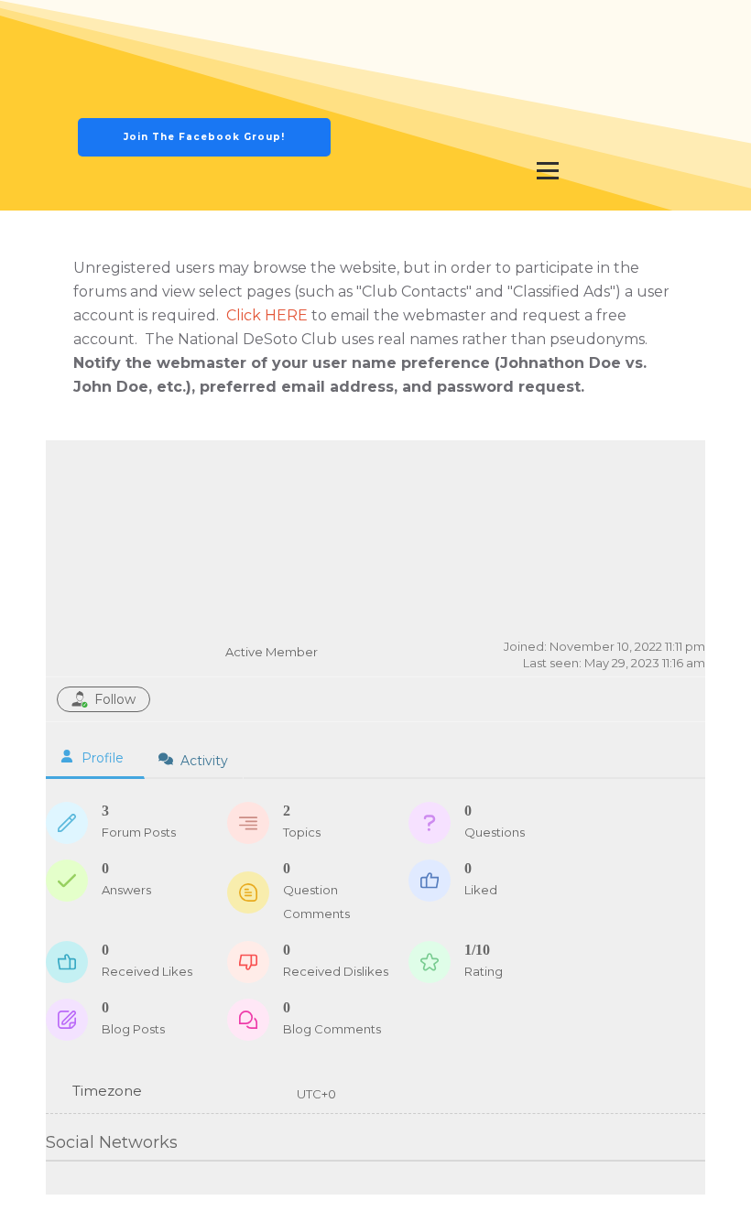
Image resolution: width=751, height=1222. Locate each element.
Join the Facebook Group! (204, 137)
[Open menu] (548, 170)
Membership (638, 26)
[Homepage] (205, 81)
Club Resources (547, 79)
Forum (527, 26)
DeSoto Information (548, 132)
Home (436, 26)
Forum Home (526, 474)
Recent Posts (639, 474)
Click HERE (267, 315)
